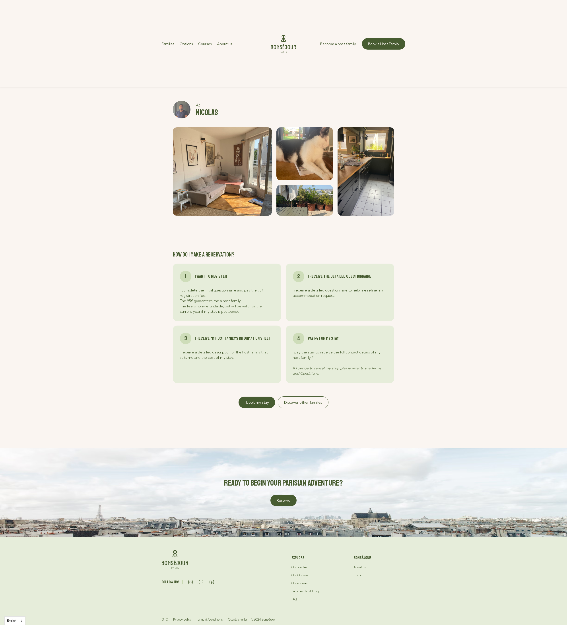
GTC (165, 619)
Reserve (283, 500)
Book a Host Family (383, 44)
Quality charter (237, 619)
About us (224, 44)
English (11, 620)
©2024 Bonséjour (263, 619)
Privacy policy (182, 619)
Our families (299, 567)
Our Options (299, 575)
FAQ (294, 599)
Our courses (299, 583)
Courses (205, 44)
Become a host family (338, 44)
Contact (359, 575)
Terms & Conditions (209, 619)
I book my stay (257, 402)
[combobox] (14, 620)
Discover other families (303, 402)
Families (168, 44)
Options (186, 44)
